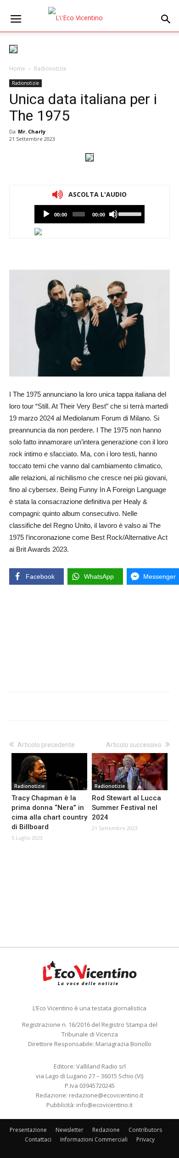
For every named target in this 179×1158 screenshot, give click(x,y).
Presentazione (28, 1130)
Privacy (145, 1139)
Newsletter (70, 1130)
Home (17, 68)
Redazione (106, 1130)
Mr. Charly (31, 131)
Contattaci (38, 1139)
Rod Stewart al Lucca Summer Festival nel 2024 (126, 807)
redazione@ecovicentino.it (106, 1095)
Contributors (145, 1130)
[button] (166, 19)
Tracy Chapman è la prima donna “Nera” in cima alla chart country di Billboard (49, 812)
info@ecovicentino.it (104, 1105)
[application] (89, 214)
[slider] (129, 213)
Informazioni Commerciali (94, 1139)
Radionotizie (50, 68)
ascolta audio (46, 214)
